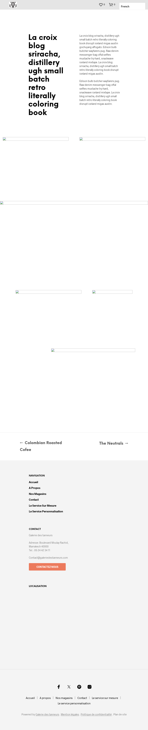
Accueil (33, 482)
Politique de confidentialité (96, 714)
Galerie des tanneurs (47, 714)
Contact (34, 499)
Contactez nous (47, 566)
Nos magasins (37, 493)
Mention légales (70, 714)
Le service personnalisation (46, 511)
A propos (34, 487)
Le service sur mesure (42, 505)
